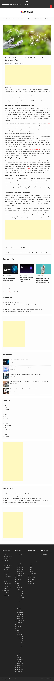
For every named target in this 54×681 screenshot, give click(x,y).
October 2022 (20, 642)
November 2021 (20, 665)
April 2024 (19, 608)
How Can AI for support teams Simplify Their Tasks (26, 279)
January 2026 (20, 565)
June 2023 (19, 626)
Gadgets (6, 414)
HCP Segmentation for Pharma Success (13, 302)
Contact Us (44, 554)
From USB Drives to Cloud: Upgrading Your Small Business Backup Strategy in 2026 (23, 309)
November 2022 (20, 640)
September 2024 (20, 597)
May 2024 (19, 606)
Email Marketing (8, 412)
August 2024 (19, 600)
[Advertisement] (28, 75)
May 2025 (19, 581)
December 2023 (20, 616)
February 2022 (20, 659)
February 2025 (20, 587)
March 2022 (19, 657)
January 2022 (20, 661)
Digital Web (49, 678)
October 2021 (20, 667)
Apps (6, 405)
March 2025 (19, 585)
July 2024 (19, 602)
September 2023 (20, 620)
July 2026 (19, 557)
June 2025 (19, 579)
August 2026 (19, 554)
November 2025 (20, 569)
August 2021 (19, 671)
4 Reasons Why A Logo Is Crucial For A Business (16, 247)
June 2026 (19, 559)
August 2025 (19, 575)
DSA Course (28, 168)
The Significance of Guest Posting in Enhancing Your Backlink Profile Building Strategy (27, 252)
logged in (11, 291)
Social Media (7, 429)
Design (6, 407)
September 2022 (20, 645)
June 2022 (19, 651)
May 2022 (19, 653)
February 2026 (20, 563)
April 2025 (19, 583)
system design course (28, 182)
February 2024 (20, 612)
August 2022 (19, 647)
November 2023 (20, 618)
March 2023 (19, 632)
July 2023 (19, 624)
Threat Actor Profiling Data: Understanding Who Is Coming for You (42, 280)
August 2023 (19, 622)
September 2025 (20, 573)
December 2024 (20, 591)
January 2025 (20, 589)
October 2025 (20, 571)
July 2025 (19, 577)
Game (6, 416)
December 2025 (20, 567)
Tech (23, 63)
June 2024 (19, 604)
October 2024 (20, 595)
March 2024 (19, 610)
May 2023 (19, 628)
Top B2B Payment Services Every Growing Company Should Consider (20, 307)
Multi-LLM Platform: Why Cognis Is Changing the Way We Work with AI (20, 304)
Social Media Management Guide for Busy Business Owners (18, 311)
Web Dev (7, 436)
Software (7, 432)
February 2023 (20, 634)
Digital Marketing (8, 409)
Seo (5, 427)
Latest (6, 421)
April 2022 (19, 655)
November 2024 (20, 593)
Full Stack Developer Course (35, 149)
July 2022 (19, 649)
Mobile (6, 423)
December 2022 (20, 638)
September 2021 (20, 669)
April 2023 (19, 630)
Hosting (6, 418)
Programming (8, 425)
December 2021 (20, 663)
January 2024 (20, 614)
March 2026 (19, 561)
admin (17, 63)
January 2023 (20, 636)
